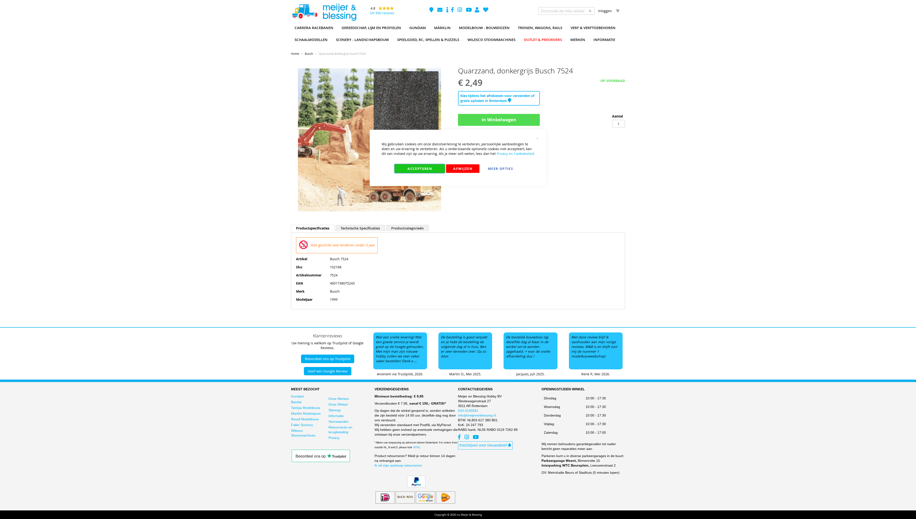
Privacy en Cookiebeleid (515, 153)
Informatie (336, 416)
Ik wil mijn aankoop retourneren (398, 465)
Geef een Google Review (328, 371)
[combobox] (566, 11)
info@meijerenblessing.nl (477, 415)
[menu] (458, 34)
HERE (416, 447)
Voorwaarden (338, 421)
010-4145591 (468, 410)
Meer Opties (500, 168)
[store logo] (324, 12)
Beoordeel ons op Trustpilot (327, 358)
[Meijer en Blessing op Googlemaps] (431, 10)
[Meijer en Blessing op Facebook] (453, 10)
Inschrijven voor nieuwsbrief (483, 445)
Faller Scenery (302, 425)
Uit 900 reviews (382, 13)
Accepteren (419, 168)
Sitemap (334, 410)
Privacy (333, 438)
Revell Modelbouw (305, 419)
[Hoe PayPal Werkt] (416, 486)
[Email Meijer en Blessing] (440, 10)
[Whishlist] (485, 10)
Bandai (296, 402)
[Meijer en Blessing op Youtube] (469, 10)
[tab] (312, 228)
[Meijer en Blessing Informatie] (447, 10)
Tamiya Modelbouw (305, 408)
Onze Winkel (338, 404)
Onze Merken (338, 399)
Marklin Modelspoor (306, 413)
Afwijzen (462, 168)
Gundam (297, 396)
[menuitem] (314, 28)
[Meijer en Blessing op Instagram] (460, 10)
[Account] (477, 10)
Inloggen (605, 11)
